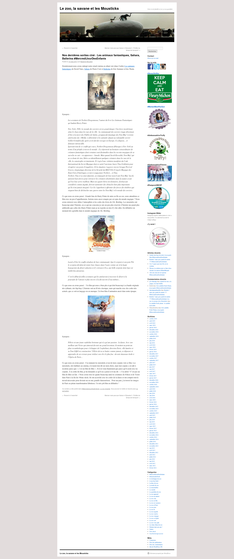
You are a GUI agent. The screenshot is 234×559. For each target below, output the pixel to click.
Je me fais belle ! (154, 481)
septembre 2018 (154, 336)
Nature (151, 529)
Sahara (87, 69)
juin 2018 (152, 341)
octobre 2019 (153, 319)
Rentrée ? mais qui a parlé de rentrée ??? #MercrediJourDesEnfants (159, 292)
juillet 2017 (152, 365)
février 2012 (152, 468)
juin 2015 (152, 419)
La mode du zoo (154, 485)
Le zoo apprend (153, 494)
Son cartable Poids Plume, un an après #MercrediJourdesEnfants (159, 310)
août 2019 (152, 321)
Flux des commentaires (156, 544)
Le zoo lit (152, 509)
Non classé (152, 531)
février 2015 (152, 428)
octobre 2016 (153, 384)
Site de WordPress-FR (155, 547)
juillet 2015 (152, 417)
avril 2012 (152, 463)
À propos (73, 40)
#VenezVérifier (153, 73)
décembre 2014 (153, 433)
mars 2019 (152, 325)
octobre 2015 (153, 411)
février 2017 (152, 376)
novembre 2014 (153, 435)
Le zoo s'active (153, 514)
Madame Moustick (86, 62)
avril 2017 (152, 371)
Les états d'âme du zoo (155, 525)
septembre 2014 (154, 439)
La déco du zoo (153, 483)
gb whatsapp (153, 281)
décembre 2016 (153, 380)
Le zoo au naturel (154, 496)
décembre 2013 (153, 444)
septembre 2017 (154, 360)
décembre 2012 (153, 452)
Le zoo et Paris (153, 505)
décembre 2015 (153, 406)
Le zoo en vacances (155, 503)
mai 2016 (152, 395)
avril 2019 (152, 323)
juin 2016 (152, 393)
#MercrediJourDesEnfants (90, 389)
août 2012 (152, 455)
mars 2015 (152, 426)
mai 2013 (152, 448)
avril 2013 (152, 450)
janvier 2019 (153, 327)
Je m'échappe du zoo (155, 479)
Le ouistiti (152, 490)
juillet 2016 (152, 391)
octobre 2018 (153, 334)
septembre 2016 (154, 387)
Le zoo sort (152, 520)
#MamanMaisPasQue (156, 106)
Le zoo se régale (154, 518)
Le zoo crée (152, 498)
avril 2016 (152, 398)
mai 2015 (152, 422)
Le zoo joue (152, 507)
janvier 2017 (153, 378)
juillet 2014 (152, 441)
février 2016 (152, 402)
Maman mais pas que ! (155, 527)
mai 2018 (152, 343)
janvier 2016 (153, 404)
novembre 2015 (153, 409)
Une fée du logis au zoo (156, 534)
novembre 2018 (153, 332)
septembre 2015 (154, 413)
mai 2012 (152, 461)
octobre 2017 (153, 358)
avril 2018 (152, 345)
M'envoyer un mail (152, 58)
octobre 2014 (153, 437)
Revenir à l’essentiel (70, 48)
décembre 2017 (153, 354)
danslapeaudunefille (155, 290)
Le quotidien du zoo (155, 492)
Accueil (65, 40)
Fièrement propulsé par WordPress (160, 553)
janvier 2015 (153, 430)
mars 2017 (152, 373)
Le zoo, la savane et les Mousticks (89, 8)
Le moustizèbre (153, 487)
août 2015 (152, 415)
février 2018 (152, 349)
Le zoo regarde (105, 389)
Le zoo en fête (153, 501)
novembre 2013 (153, 446)
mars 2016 (152, 400)
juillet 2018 (152, 338)
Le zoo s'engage (154, 516)
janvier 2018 (153, 351)
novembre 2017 (153, 356)
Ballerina (106, 69)
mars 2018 (152, 347)
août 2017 (152, 362)
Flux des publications (155, 542)
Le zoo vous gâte (154, 523)
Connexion (152, 540)
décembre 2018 (153, 330)
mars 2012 (152, 466)
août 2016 (152, 389)
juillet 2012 (152, 457)
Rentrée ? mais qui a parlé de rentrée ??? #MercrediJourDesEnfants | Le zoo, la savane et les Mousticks (159, 299)
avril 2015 (152, 424)
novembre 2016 (153, 382)
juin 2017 (152, 367)
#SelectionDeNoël (154, 476)
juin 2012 (152, 459)
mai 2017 (152, 369)
